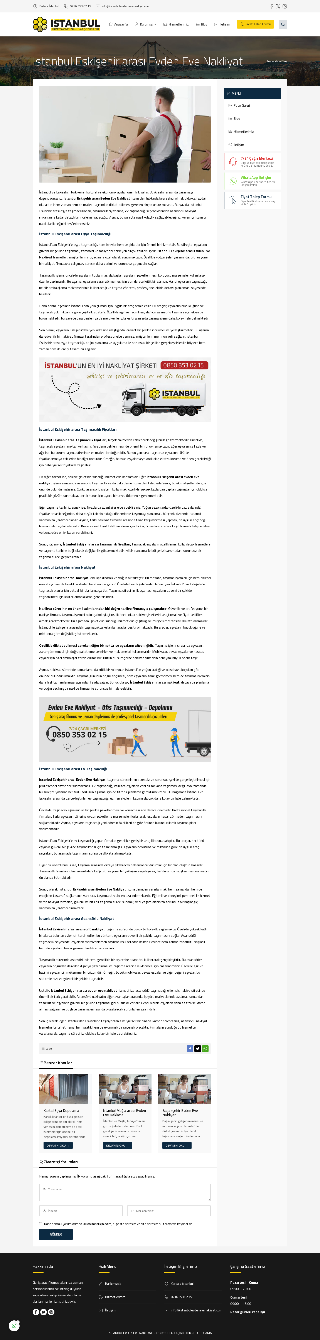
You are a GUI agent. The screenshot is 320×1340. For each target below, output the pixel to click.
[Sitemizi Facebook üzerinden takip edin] (36, 1312)
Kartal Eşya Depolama (61, 1110)
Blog (284, 61)
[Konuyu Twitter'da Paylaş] (197, 1048)
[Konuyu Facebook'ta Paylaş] (190, 1048)
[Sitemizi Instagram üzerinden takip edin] (51, 1312)
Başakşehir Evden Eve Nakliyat (180, 1112)
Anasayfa (272, 61)
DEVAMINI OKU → (58, 1145)
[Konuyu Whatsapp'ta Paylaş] (205, 1048)
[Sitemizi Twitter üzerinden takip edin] (43, 1312)
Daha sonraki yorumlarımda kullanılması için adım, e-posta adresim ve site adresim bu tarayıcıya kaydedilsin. (118, 1224)
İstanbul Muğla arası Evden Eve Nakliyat (124, 1112)
